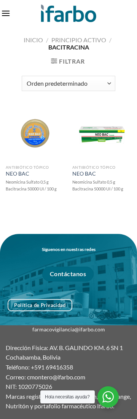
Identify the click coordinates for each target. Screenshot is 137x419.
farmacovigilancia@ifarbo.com (68, 329)
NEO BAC (17, 174)
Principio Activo (78, 39)
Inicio (33, 39)
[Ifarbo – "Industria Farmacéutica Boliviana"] (69, 13)
